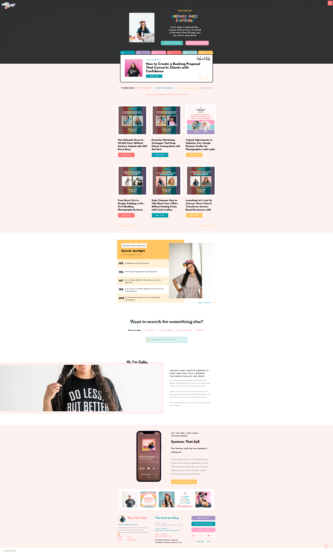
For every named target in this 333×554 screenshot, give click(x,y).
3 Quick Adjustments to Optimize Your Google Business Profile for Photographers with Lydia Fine (200, 146)
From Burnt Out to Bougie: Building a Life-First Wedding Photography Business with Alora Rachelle (131, 206)
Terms (208, 541)
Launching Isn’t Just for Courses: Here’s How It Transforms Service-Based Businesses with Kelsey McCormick (199, 206)
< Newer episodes (126, 226)
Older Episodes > (206, 225)
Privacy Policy (200, 541)
